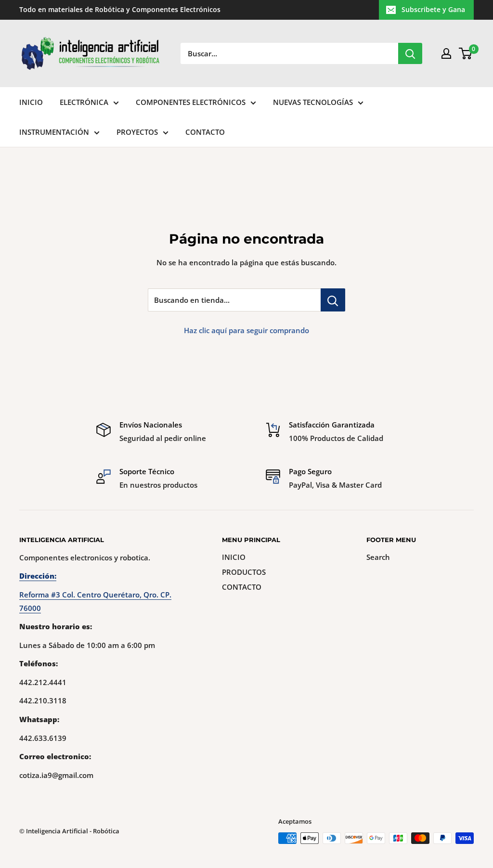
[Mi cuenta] (446, 53)
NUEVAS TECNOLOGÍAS (313, 102)
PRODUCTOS (244, 572)
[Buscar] (410, 53)
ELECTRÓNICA (84, 102)
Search (378, 557)
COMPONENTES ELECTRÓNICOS (191, 102)
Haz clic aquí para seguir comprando (246, 330)
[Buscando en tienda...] (333, 299)
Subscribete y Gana (433, 9)
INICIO (31, 102)
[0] (466, 53)
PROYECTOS (137, 132)
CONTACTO (205, 132)
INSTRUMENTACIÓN (54, 132)
